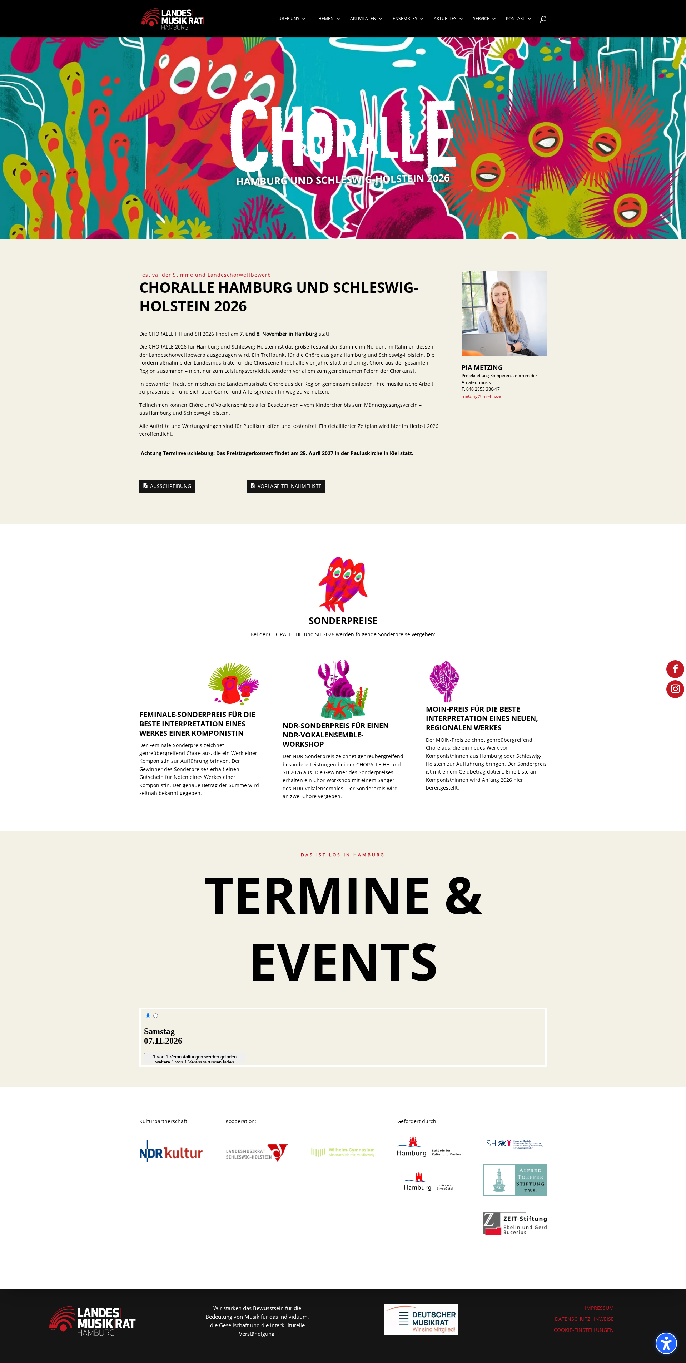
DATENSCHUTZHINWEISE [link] (584, 1318)
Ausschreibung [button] (170, 486)
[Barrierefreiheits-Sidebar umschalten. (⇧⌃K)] (666, 1343)
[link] (172, 18)
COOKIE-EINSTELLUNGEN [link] (584, 1330)
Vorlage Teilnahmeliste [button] (290, 486)
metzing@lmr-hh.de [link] (481, 396)
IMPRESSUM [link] (599, 1307)
